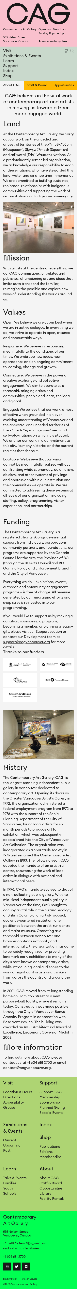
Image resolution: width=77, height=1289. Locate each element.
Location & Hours (17, 1092)
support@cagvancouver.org (26, 642)
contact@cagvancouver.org (27, 1068)
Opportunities (64, 85)
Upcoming (12, 1145)
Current (9, 1140)
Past (6, 1150)
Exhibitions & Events (22, 56)
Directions (11, 1097)
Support (10, 66)
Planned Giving (52, 1107)
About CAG (12, 85)
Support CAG (50, 1092)
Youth (8, 1188)
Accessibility (13, 1102)
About (46, 1169)
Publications (49, 1146)
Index (8, 71)
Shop (8, 76)
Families (9, 1183)
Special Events (51, 1112)
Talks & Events (14, 1178)
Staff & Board (37, 85)
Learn (8, 61)
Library (45, 1193)
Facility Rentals (51, 1198)
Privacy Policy (10, 1279)
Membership (49, 1097)
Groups (9, 1107)
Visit (7, 51)
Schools (9, 1193)
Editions (46, 1151)
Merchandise (50, 1157)
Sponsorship (49, 1102)
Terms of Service (29, 1279)
